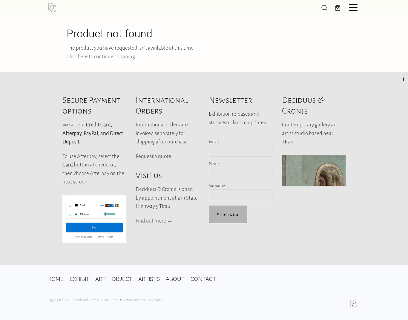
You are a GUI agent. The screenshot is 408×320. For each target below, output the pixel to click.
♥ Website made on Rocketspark (141, 300)
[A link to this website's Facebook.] (403, 79)
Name (214, 163)
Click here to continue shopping (101, 56)
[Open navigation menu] (353, 7)
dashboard (81, 300)
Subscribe (228, 214)
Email (214, 141)
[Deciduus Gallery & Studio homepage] (164, 7)
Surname (217, 185)
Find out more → (154, 220)
